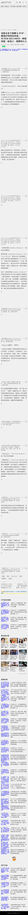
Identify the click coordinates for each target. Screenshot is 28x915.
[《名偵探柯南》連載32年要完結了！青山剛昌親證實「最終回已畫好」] (5, 892)
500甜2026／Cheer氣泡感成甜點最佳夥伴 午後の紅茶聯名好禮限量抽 (18, 742)
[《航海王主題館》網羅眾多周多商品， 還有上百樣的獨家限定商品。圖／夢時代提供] (14, 372)
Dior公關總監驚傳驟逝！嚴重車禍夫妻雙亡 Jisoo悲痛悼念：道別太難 (18, 877)
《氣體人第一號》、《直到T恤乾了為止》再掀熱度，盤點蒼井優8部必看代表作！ (18, 829)
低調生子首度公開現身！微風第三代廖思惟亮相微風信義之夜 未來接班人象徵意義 (14, 657)
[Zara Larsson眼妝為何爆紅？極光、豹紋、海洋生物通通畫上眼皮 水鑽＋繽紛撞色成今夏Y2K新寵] (5, 801)
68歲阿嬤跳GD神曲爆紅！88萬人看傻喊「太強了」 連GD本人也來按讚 (18, 884)
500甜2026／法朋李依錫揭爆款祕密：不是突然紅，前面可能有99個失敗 (18, 626)
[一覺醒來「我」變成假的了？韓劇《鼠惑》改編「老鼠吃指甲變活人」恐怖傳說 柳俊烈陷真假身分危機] (5, 779)
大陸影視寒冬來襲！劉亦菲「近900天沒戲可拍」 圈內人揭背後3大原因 (18, 822)
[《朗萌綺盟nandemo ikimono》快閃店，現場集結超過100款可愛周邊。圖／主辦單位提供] (14, 58)
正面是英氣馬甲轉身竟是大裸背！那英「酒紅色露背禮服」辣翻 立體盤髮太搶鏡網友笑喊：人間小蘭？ (18, 757)
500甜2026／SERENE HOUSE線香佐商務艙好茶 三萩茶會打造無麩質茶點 (18, 749)
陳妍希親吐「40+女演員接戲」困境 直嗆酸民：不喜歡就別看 (18, 763)
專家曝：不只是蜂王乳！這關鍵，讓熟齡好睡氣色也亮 (4, 646)
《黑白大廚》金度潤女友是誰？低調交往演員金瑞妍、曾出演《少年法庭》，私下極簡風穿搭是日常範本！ (18, 845)
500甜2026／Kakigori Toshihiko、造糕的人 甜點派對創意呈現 (14, 669)
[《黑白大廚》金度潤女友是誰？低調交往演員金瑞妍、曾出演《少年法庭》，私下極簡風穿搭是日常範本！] (5, 844)
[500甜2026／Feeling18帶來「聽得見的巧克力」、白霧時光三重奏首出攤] (5, 815)
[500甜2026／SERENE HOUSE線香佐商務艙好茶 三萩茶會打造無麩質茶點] (5, 750)
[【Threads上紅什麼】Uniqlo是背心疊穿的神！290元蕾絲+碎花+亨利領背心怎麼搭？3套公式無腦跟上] (5, 692)
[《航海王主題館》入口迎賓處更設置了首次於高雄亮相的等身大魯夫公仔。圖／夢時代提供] (14, 411)
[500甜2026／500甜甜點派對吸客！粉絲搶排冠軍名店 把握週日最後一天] (5, 612)
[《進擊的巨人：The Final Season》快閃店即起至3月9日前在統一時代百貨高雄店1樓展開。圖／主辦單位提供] (14, 487)
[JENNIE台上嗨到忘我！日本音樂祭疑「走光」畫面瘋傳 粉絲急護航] (5, 870)
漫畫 (20, 576)
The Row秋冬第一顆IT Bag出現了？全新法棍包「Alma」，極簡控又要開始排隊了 (18, 786)
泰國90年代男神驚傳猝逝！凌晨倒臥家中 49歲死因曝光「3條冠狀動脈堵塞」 (18, 851)
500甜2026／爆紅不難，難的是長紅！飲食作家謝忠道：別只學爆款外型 (18, 619)
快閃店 (3, 576)
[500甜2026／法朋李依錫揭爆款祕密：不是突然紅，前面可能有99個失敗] (5, 627)
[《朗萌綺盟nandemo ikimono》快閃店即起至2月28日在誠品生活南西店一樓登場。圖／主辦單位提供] (14, 299)
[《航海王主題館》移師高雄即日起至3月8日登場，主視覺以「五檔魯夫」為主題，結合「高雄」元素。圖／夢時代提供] (14, 435)
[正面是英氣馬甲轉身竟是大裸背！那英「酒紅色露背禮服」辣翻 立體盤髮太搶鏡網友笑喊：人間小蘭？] (5, 757)
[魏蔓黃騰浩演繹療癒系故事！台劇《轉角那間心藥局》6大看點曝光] (5, 808)
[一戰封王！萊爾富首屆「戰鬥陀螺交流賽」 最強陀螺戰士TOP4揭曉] (5, 605)
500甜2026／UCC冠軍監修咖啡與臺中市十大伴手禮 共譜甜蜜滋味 (14, 646)
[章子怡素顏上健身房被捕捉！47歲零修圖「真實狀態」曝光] (5, 899)
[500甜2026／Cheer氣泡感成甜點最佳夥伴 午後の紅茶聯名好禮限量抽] (5, 743)
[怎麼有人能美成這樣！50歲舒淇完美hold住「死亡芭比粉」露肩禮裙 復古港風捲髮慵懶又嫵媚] (5, 837)
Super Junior (14, 576)
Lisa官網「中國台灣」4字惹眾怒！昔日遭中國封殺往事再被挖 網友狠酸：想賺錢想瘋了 (18, 684)
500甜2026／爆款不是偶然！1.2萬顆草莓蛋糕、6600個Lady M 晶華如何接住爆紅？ (18, 727)
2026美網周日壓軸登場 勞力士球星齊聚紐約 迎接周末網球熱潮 (18, 735)
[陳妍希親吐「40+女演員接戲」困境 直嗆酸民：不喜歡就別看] (5, 764)
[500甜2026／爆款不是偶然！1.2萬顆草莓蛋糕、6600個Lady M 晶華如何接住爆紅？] (5, 728)
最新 (2, 6)
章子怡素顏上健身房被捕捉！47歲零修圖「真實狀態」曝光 (18, 898)
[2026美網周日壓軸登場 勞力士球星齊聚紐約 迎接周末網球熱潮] (5, 735)
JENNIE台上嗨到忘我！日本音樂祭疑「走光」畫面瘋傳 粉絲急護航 (18, 870)
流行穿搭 (13, 6)
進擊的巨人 (4, 578)
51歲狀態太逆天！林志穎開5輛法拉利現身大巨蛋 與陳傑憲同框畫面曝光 (18, 793)
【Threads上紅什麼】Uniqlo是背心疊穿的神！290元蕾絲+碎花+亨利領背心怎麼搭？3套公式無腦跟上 (18, 692)
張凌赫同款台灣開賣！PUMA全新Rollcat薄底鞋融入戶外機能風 (23, 669)
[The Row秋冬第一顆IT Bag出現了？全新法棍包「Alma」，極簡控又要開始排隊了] (5, 786)
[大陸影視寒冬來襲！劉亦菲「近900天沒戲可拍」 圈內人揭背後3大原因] (5, 823)
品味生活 (9, 29)
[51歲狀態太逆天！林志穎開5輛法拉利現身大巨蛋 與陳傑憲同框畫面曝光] (5, 793)
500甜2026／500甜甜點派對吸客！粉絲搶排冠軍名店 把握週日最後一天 (18, 612)
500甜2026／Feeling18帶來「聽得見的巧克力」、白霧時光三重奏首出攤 (18, 815)
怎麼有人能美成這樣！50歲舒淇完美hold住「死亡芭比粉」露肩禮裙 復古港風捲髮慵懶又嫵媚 (18, 837)
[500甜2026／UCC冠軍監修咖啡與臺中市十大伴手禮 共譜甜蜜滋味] (5, 772)
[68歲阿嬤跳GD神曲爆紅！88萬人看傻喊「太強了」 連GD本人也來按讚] (5, 885)
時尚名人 (7, 6)
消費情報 (15, 29)
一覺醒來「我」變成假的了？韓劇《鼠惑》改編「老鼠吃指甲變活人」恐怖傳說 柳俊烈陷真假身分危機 (18, 779)
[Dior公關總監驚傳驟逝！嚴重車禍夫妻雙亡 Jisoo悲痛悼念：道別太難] (5, 877)
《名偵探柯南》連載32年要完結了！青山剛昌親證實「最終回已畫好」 (18, 891)
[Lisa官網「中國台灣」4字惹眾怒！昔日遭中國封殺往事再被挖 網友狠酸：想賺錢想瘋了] (5, 684)
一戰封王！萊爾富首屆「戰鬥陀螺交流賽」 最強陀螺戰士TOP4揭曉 (18, 604)
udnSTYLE (3, 29)
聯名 (8, 576)
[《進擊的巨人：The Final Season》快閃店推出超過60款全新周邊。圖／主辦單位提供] (14, 523)
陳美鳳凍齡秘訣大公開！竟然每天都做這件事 (22, 646)
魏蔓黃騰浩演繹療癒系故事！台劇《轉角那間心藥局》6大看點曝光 (18, 807)
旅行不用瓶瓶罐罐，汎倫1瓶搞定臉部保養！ (5, 669)
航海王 (10, 578)
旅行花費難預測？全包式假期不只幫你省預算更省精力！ (4, 657)
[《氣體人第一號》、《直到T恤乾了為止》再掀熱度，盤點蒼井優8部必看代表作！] (5, 830)
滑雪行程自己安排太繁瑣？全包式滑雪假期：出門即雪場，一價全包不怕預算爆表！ (22, 657)
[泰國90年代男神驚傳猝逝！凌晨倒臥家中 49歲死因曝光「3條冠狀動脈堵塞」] (5, 852)
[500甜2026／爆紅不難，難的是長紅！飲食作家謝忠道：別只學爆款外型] (5, 619)
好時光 (24, 6)
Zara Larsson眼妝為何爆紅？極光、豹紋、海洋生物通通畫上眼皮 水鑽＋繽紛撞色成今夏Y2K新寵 (18, 801)
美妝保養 (19, 6)
